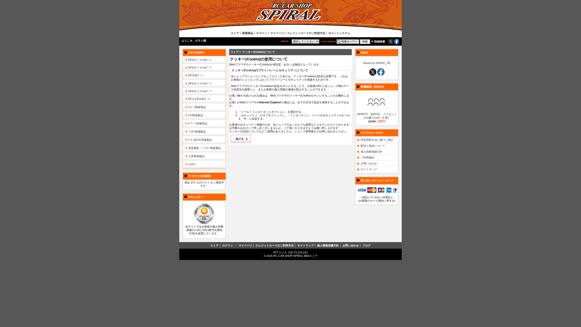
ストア (235, 33)
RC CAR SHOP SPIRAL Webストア (295, 255)
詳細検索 (379, 41)
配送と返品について (373, 145)
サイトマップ (369, 169)
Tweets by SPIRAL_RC (377, 63)
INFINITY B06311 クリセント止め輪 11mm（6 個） (377, 116)
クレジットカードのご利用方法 (306, 33)
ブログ (366, 245)
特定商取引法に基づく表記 (377, 139)
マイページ (277, 33)
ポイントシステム (339, 33)
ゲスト (199, 40)
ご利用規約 (367, 157)
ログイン (261, 33)
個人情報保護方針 (371, 151)
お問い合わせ (369, 163)
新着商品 (247, 33)
